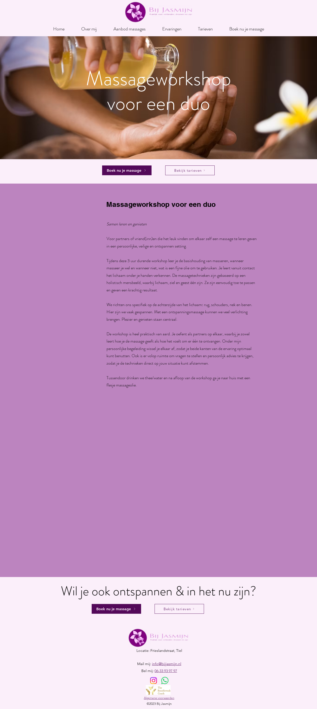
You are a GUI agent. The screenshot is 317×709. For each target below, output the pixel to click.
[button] (129, 26)
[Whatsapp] (164, 680)
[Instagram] (153, 680)
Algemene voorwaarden (159, 698)
